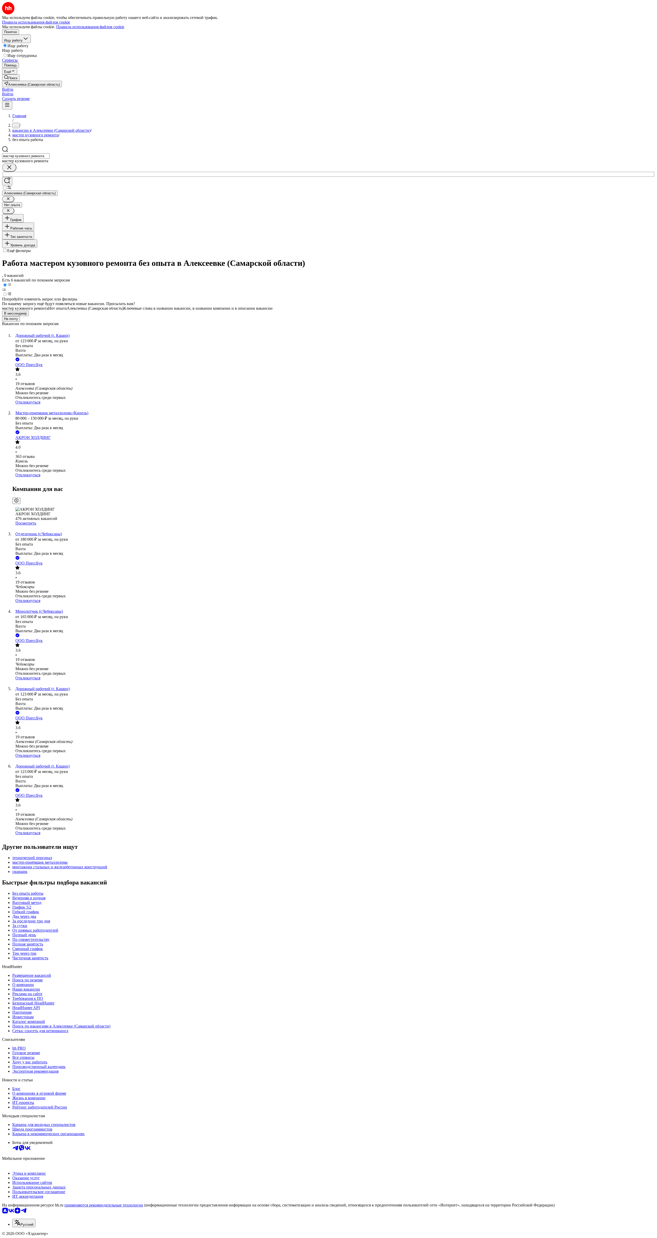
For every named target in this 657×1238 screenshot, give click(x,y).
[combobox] (26, 156)
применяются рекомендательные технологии (103, 1205)
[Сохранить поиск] (7, 181)
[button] (7, 89)
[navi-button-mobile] (7, 105)
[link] (11, 77)
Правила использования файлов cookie (90, 27)
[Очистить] (9, 167)
